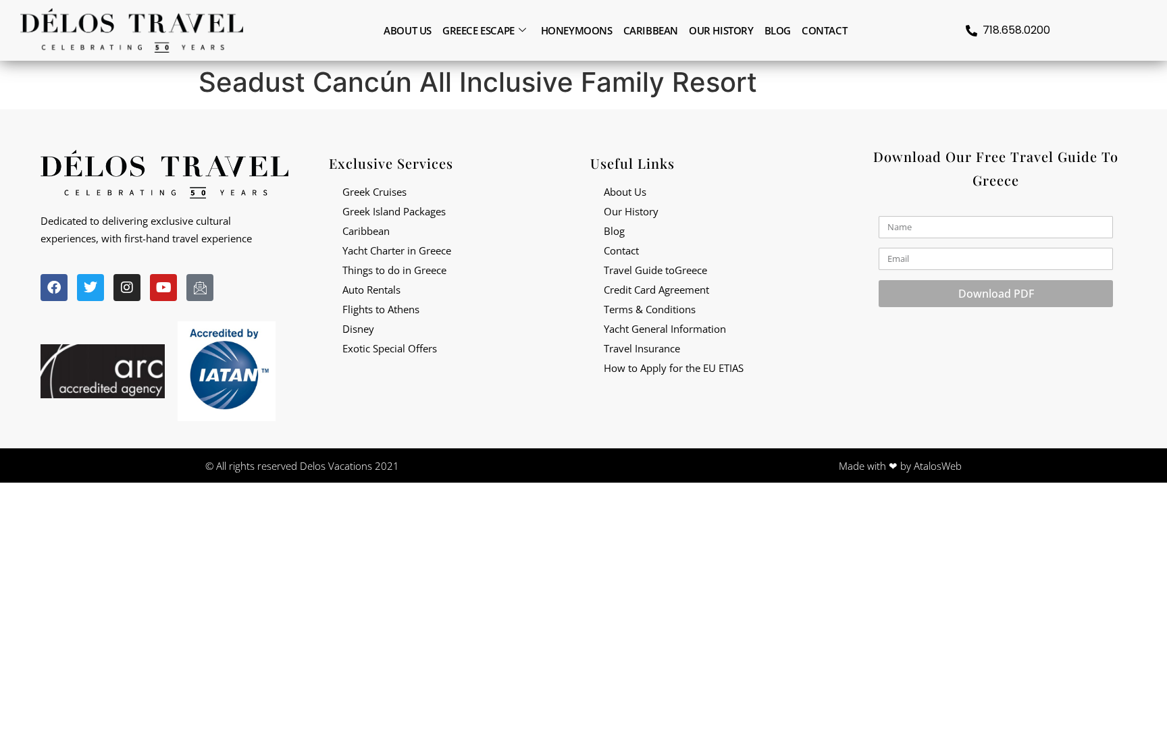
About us (408, 30)
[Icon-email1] (199, 287)
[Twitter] (90, 287)
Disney (358, 329)
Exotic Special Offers (389, 348)
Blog (777, 30)
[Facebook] (54, 287)
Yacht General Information (665, 329)
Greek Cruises (374, 192)
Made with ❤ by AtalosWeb (900, 466)
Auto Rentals (371, 290)
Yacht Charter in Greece (396, 250)
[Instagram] (126, 287)
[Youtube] (163, 287)
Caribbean (650, 30)
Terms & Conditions (650, 309)
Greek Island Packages (394, 211)
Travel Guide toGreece (655, 270)
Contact (824, 30)
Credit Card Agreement (656, 290)
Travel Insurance (642, 348)
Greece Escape (478, 30)
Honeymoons (577, 30)
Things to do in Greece (394, 270)
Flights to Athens (380, 309)
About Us (625, 192)
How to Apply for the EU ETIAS (674, 368)
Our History (721, 30)
